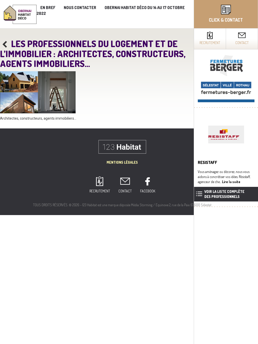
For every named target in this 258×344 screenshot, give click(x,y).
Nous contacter (80, 7)
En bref (47, 7)
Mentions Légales (122, 162)
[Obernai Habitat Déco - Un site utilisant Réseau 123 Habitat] (20, 14)
